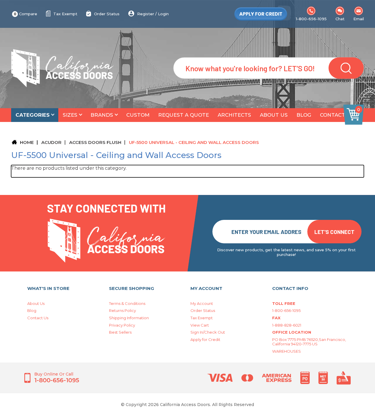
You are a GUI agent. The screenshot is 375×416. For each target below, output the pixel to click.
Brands (102, 115)
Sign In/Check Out (207, 332)
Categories (33, 115)
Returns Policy (122, 310)
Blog (303, 115)
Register (145, 13)
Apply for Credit (205, 339)
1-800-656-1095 (311, 18)
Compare (25, 13)
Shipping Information (129, 317)
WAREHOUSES (286, 351)
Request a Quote (183, 115)
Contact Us (37, 317)
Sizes (70, 115)
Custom (137, 115)
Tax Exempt (65, 13)
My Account (201, 303)
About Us (274, 115)
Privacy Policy (122, 325)
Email (358, 18)
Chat (340, 18)
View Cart (199, 325)
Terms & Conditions (127, 303)
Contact (332, 115)
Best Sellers (120, 332)
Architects (234, 115)
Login (163, 13)
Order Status (107, 13)
